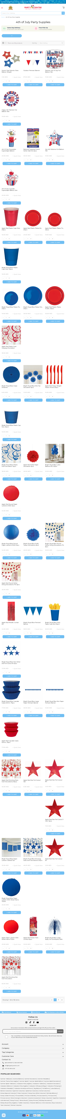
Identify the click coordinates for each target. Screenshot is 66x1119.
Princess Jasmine (42, 1095)
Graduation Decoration (53, 1083)
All (12, 35)
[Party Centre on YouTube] (38, 1022)
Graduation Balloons (6, 1086)
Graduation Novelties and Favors (23, 1088)
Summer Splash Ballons (36, 1081)
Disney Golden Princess (7, 1095)
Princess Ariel (52, 1095)
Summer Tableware (6, 1078)
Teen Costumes (5, 1105)
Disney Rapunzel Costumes (8, 1093)
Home (2, 17)
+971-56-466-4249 (10, 1068)
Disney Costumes (47, 1098)
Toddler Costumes (23, 1102)
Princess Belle (19, 1095)
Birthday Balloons (52, 1093)
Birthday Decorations (45, 1100)
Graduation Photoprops (54, 1086)
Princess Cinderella (30, 1095)
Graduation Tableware (39, 1083)
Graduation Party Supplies (24, 1083)
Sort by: (34, 43)
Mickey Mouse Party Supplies (9, 1102)
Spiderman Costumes (32, 1090)
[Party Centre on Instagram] (26, 1022)
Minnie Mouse (24, 1100)
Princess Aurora (5, 1098)
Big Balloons (37, 1088)
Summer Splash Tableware (8, 1083)
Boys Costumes (56, 1102)
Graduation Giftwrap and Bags (37, 1086)
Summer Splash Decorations (52, 1081)
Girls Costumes (46, 1102)
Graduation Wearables (7, 1088)
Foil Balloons (46, 1088)
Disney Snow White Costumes (36, 1093)
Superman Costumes (18, 1090)
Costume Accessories (34, 1098)
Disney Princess (33, 1100)
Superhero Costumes (59, 1098)
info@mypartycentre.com (12, 1065)
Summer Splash (24, 1081)
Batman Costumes (6, 1090)
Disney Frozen (14, 1100)
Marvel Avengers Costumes (18, 1098)
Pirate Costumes (22, 1093)
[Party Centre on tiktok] (30, 1022)
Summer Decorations (31, 1078)
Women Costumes (16, 1105)
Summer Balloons (18, 1078)
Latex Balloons (55, 1088)
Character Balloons (35, 1102)
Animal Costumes (44, 1090)
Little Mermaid (5, 1100)
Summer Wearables (43, 1078)
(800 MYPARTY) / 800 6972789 (14, 1062)
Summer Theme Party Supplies (9, 1081)
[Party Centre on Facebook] (34, 1022)
